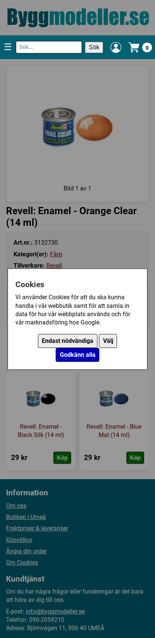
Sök (94, 47)
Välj (108, 340)
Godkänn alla (78, 354)
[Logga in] (116, 47)
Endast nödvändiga (67, 340)
